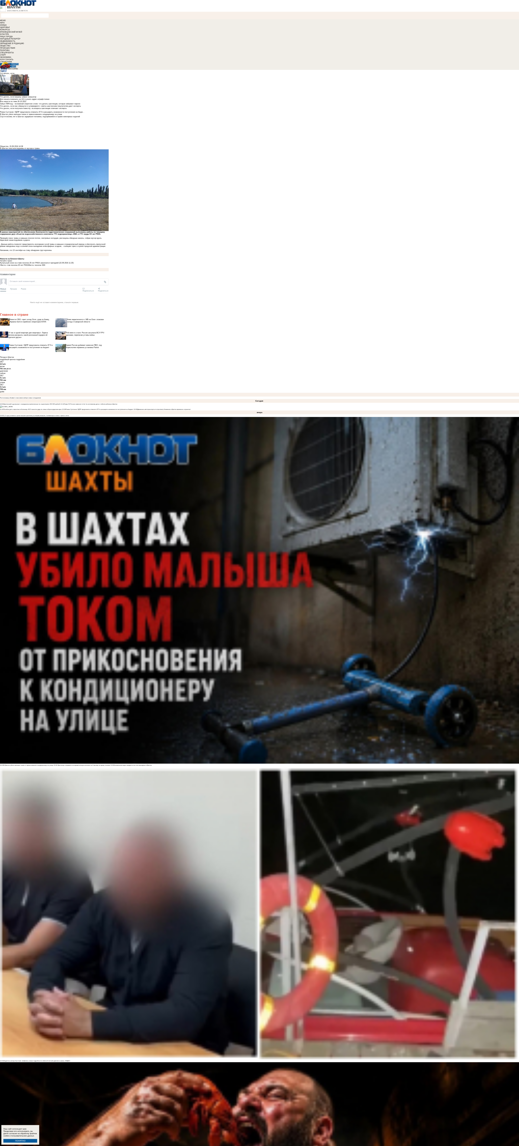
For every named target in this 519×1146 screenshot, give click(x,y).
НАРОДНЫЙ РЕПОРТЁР (10, 39)
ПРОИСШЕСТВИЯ (7, 48)
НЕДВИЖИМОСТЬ (7, 41)
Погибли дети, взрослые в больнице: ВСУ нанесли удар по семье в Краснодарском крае (33, 409)
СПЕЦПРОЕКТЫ (7, 53)
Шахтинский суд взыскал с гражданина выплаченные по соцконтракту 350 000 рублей (32, 404)
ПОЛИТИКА (5, 50)
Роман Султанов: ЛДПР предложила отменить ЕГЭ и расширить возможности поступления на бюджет (99, 409)
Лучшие (13, 288)
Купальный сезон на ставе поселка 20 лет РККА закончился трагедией (29, 263)
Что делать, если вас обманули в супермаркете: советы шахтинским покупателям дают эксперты (40, 106)
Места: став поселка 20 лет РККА (14, 265)
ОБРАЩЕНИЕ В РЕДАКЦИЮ (12, 43)
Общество (4, 146)
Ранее (23, 288)
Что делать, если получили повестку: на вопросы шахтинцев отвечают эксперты (33, 108)
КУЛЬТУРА (4, 34)
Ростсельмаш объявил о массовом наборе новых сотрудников (20, 398)
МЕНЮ (3, 20)
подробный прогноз (8, 359)
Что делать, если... (8, 73)
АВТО (2, 23)
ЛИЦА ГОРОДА (6, 37)
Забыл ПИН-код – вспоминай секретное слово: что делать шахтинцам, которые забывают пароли (40, 104)
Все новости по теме (8, 101)
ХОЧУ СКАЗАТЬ (6, 60)
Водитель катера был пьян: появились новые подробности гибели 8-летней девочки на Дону (34, 1061)
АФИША (3, 25)
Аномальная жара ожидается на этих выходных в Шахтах (133, 765)
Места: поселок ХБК (36, 265)
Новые (3, 288)
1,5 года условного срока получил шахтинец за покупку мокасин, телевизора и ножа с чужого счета (36, 415)
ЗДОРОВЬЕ (5, 27)
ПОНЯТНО (20, 1141)
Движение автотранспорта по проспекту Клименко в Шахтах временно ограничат (164, 409)
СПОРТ (3, 55)
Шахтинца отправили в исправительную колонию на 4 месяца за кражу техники (83, 765)
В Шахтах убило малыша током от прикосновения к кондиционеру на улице (28, 765)
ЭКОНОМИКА (5, 57)
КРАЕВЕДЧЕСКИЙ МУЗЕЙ (11, 32)
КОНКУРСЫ (5, 30)
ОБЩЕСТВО (5, 46)
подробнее (20, 359)
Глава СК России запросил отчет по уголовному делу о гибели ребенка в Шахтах (90, 404)
